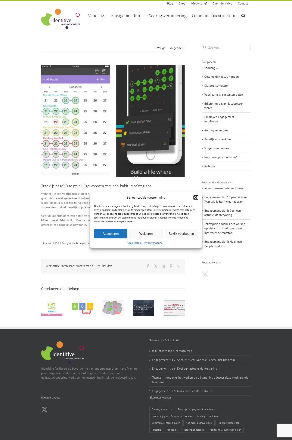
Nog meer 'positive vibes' (220, 157)
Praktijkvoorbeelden (217, 139)
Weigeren (146, 233)
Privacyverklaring (152, 242)
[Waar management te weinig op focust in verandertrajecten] (82, 302)
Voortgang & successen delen (223, 95)
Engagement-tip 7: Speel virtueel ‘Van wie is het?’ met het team (193, 360)
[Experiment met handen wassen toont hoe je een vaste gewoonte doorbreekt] (143, 302)
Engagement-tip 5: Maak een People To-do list (182, 391)
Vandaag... (172, 429)
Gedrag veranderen (86, 243)
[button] (196, 197)
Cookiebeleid (134, 242)
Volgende (176, 48)
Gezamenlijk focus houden (221, 77)
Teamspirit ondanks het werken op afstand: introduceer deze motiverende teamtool (224, 228)
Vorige (161, 48)
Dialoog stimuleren (216, 86)
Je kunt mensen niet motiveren (224, 188)
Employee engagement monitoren (219, 119)
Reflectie (209, 166)
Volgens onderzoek (216, 148)
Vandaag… (211, 68)
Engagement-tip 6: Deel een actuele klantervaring (184, 368)
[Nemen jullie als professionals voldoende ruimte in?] (174, 302)
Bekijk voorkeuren (181, 233)
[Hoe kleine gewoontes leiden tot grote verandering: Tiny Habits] (51, 302)
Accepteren (111, 233)
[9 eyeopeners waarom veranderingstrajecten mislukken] (113, 302)
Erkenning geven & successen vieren (223, 106)
